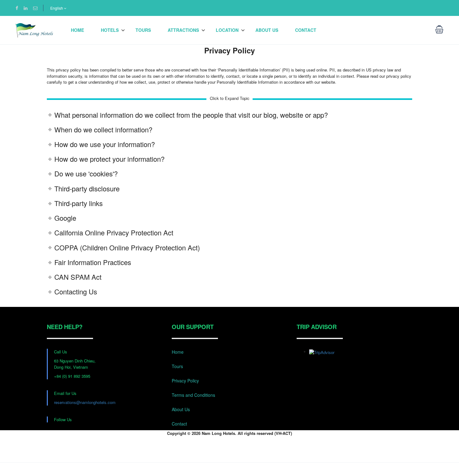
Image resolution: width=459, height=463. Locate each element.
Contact (305, 30)
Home (77, 30)
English (57, 8)
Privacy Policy (185, 380)
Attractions (183, 30)
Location (227, 30)
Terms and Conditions (193, 395)
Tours (143, 30)
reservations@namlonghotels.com (85, 402)
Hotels (110, 30)
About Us (266, 30)
